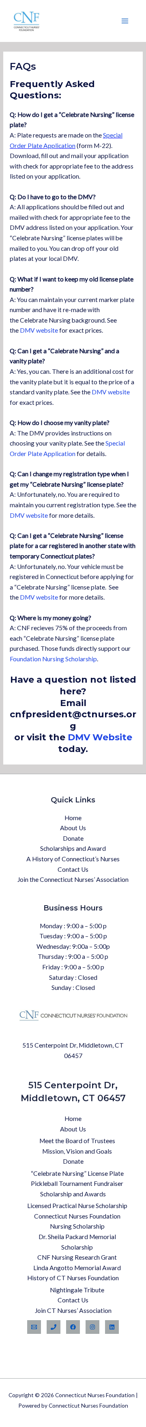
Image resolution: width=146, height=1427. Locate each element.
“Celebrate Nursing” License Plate (77, 1173)
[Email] (34, 1327)
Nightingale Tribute (77, 1290)
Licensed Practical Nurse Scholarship (77, 1205)
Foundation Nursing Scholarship (53, 658)
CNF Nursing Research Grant (77, 1257)
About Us (73, 827)
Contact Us (73, 869)
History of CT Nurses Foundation (73, 1277)
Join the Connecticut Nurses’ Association (73, 879)
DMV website (39, 330)
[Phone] (53, 1327)
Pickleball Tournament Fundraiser (77, 1183)
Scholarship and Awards (73, 1194)
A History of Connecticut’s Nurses (73, 858)
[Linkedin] (112, 1327)
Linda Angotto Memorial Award (77, 1267)
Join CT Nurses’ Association (73, 1310)
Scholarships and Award (73, 848)
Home (73, 817)
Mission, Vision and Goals (77, 1151)
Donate (73, 838)
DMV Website (100, 737)
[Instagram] (92, 1327)
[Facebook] (73, 1327)
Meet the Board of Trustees (77, 1140)
